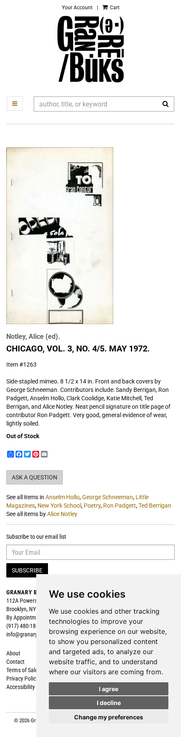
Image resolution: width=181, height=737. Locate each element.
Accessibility (20, 687)
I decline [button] (109, 702)
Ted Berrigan (154, 505)
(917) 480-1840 (24, 626)
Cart (114, 8)
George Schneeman (107, 497)
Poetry (92, 505)
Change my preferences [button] (108, 717)
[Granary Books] (90, 49)
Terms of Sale (22, 670)
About (13, 653)
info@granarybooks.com (34, 634)
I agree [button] (108, 688)
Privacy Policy (22, 678)
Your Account (77, 8)
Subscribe (27, 570)
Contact (15, 661)
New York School (59, 505)
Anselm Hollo (62, 497)
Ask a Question (34, 477)
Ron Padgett (119, 505)
